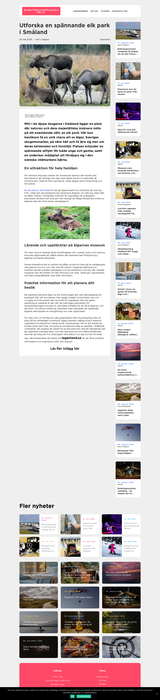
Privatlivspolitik (84, 696)
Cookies (105, 11)
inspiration (105, 39)
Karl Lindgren (42, 39)
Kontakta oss (120, 11)
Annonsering (80, 11)
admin (120, 85)
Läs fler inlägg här (64, 348)
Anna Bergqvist (124, 204)
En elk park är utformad (37, 190)
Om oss (94, 11)
